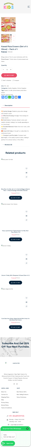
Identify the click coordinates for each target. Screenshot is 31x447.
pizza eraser (16, 90)
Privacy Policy (5, 402)
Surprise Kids (9, 94)
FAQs (2, 399)
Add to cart (10, 75)
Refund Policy (5, 405)
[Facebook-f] (14, 384)
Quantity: (4, 65)
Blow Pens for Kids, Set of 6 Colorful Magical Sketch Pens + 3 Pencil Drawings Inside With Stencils (15, 189)
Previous (14, 40)
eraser (6, 90)
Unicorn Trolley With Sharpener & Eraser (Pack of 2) (15, 275)
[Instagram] (17, 384)
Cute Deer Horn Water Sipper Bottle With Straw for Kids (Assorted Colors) (15, 319)
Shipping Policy (5, 397)
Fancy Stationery (21, 397)
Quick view (26, 172)
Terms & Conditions (6, 407)
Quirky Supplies (12, 88)
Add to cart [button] (16, 197)
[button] (13, 21)
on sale (10, 90)
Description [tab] (8, 105)
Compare (16, 80)
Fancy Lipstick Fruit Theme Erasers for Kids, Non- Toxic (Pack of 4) (15, 231)
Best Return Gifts (21, 391)
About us (3, 391)
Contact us (4, 394)
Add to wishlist (7, 80)
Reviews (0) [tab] (8, 144)
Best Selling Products (22, 394)
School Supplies (21, 88)
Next (14, 36)
